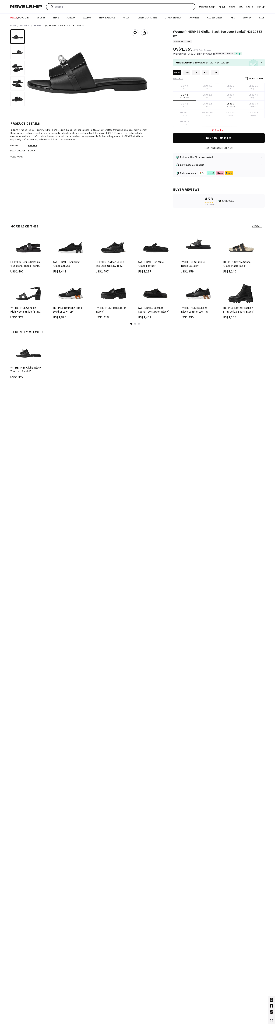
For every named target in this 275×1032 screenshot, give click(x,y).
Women (247, 17)
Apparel (194, 17)
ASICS (126, 17)
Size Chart (178, 78)
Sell (241, 6)
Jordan (70, 17)
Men (232, 17)
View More (16, 156)
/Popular (19, 17)
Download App (207, 6)
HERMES (37, 25)
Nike (56, 17)
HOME (13, 25)
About (222, 6)
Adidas (87, 17)
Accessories (215, 17)
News (232, 6)
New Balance (107, 17)
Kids (261, 17)
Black (31, 150)
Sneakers (25, 25)
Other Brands (173, 17)
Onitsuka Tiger (147, 17)
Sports (41, 17)
